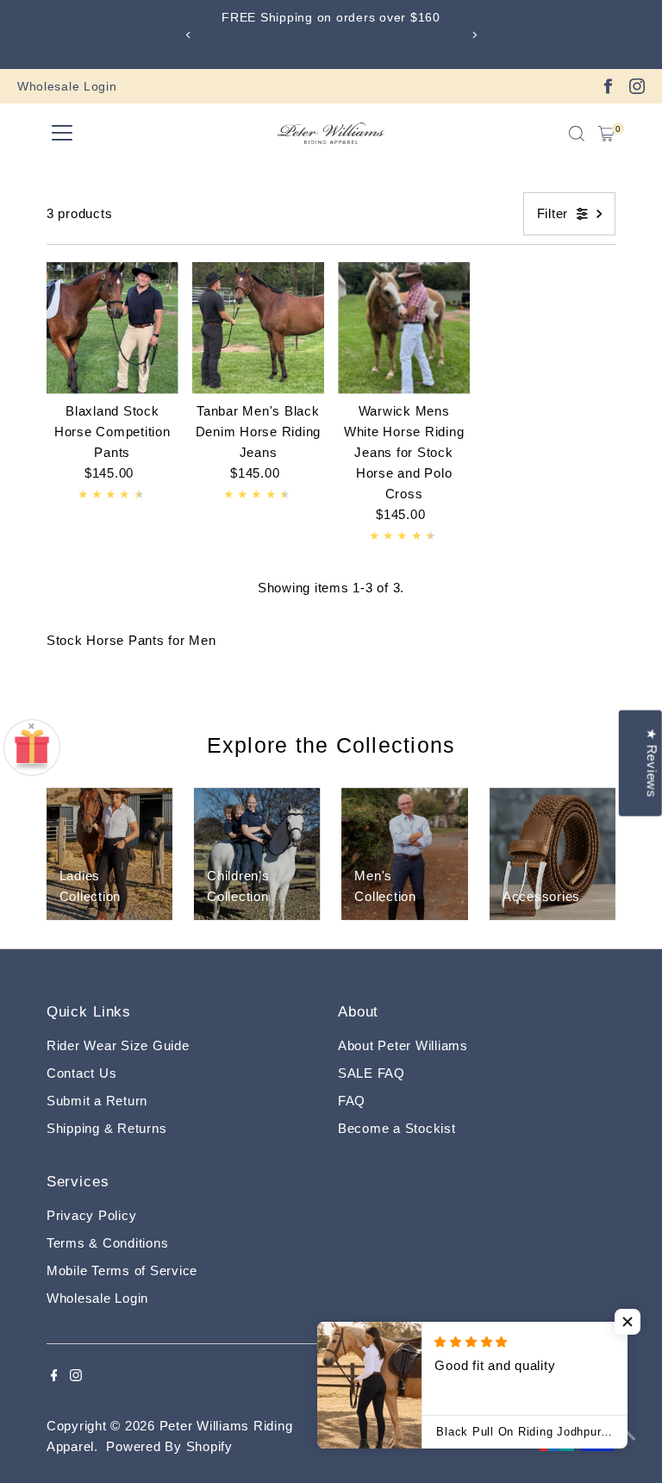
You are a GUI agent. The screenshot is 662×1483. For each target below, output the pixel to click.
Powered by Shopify (169, 1446)
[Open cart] (606, 133)
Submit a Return (97, 1100)
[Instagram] (637, 86)
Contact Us (82, 1073)
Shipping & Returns (107, 1128)
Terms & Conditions (108, 1243)
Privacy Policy (92, 1215)
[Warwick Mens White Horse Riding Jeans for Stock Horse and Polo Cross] (404, 328)
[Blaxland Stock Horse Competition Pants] (112, 328)
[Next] (473, 35)
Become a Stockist (397, 1128)
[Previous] (188, 35)
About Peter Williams (403, 1045)
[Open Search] (576, 133)
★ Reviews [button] (652, 763)
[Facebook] (607, 86)
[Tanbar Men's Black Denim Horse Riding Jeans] (258, 328)
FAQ (351, 1100)
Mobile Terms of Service (122, 1270)
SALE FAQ (371, 1073)
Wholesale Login (67, 86)
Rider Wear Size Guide (118, 1045)
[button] (627, 1322)
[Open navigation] (62, 133)
